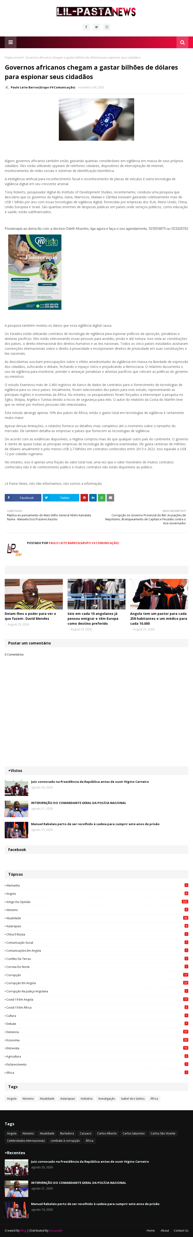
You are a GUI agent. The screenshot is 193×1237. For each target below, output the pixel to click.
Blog (23, 1231)
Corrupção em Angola (96, 983)
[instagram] (106, 27)
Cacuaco (85, 1133)
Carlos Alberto (107, 1133)
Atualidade (96, 918)
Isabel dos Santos (133, 1099)
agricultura (96, 1056)
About (165, 1231)
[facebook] (86, 27)
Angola (96, 893)
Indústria (86, 1099)
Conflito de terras (96, 959)
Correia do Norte (96, 967)
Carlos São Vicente (163, 1133)
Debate (96, 1024)
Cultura (96, 1016)
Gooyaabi (55, 1231)
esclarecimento (96, 1064)
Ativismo (96, 910)
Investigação (106, 1099)
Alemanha (96, 885)
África (96, 1072)
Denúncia (96, 1032)
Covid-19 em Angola (96, 999)
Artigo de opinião (96, 902)
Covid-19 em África (96, 1007)
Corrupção (96, 975)
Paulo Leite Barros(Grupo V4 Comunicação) (43, 87)
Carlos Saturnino (134, 1133)
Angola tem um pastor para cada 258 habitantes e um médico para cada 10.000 (158, 618)
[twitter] (96, 27)
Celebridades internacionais (26, 1141)
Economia (96, 1040)
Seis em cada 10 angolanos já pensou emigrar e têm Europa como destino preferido (93, 618)
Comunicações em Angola (96, 950)
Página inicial (13, 58)
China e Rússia (96, 934)
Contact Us (181, 1231)
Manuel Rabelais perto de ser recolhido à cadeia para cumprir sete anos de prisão (95, 824)
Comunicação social (96, 942)
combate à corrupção (65, 1141)
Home (151, 1231)
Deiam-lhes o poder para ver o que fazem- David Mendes (30, 616)
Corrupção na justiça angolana (96, 991)
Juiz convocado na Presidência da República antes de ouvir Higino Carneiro (90, 782)
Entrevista (96, 1048)
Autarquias (96, 926)
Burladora (67, 1133)
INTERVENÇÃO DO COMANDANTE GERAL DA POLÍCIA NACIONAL (78, 803)
